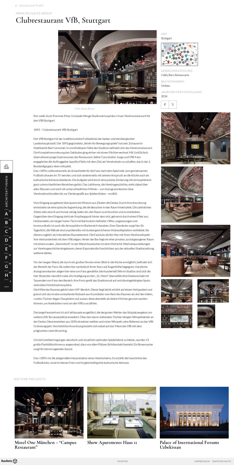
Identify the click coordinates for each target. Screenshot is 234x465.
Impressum (202, 461)
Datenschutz (221, 461)
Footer (122, 461)
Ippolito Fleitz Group (34, 13)
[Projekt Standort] (179, 54)
